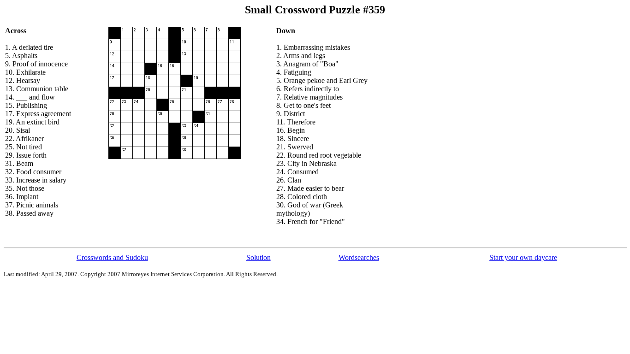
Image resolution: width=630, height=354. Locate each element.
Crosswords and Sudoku (112, 257)
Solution (258, 257)
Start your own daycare (523, 257)
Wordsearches (359, 257)
